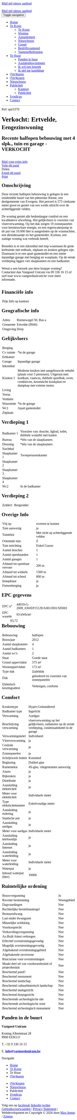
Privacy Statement (44, 1109)
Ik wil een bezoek (29, 67)
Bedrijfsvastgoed (29, 48)
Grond (22, 44)
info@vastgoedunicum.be (22, 1051)
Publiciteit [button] (16, 85)
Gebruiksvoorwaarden (16, 1109)
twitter (46, 1105)
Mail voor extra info (15, 161)
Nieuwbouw (26, 41)
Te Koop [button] (15, 26)
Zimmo (8, 1116)
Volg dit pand (10, 165)
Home (14, 22)
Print (5, 176)
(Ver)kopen (17, 78)
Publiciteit (24, 93)
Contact (15, 100)
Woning (23, 33)
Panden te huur (28, 59)
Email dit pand (11, 173)
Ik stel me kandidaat (31, 70)
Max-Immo (67, 1112)
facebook (24, 1105)
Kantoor (23, 89)
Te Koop (24, 29)
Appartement (26, 37)
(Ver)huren (17, 74)
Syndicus (16, 96)
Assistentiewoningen (31, 63)
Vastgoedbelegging (30, 52)
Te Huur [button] (15, 55)
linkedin (36, 1105)
